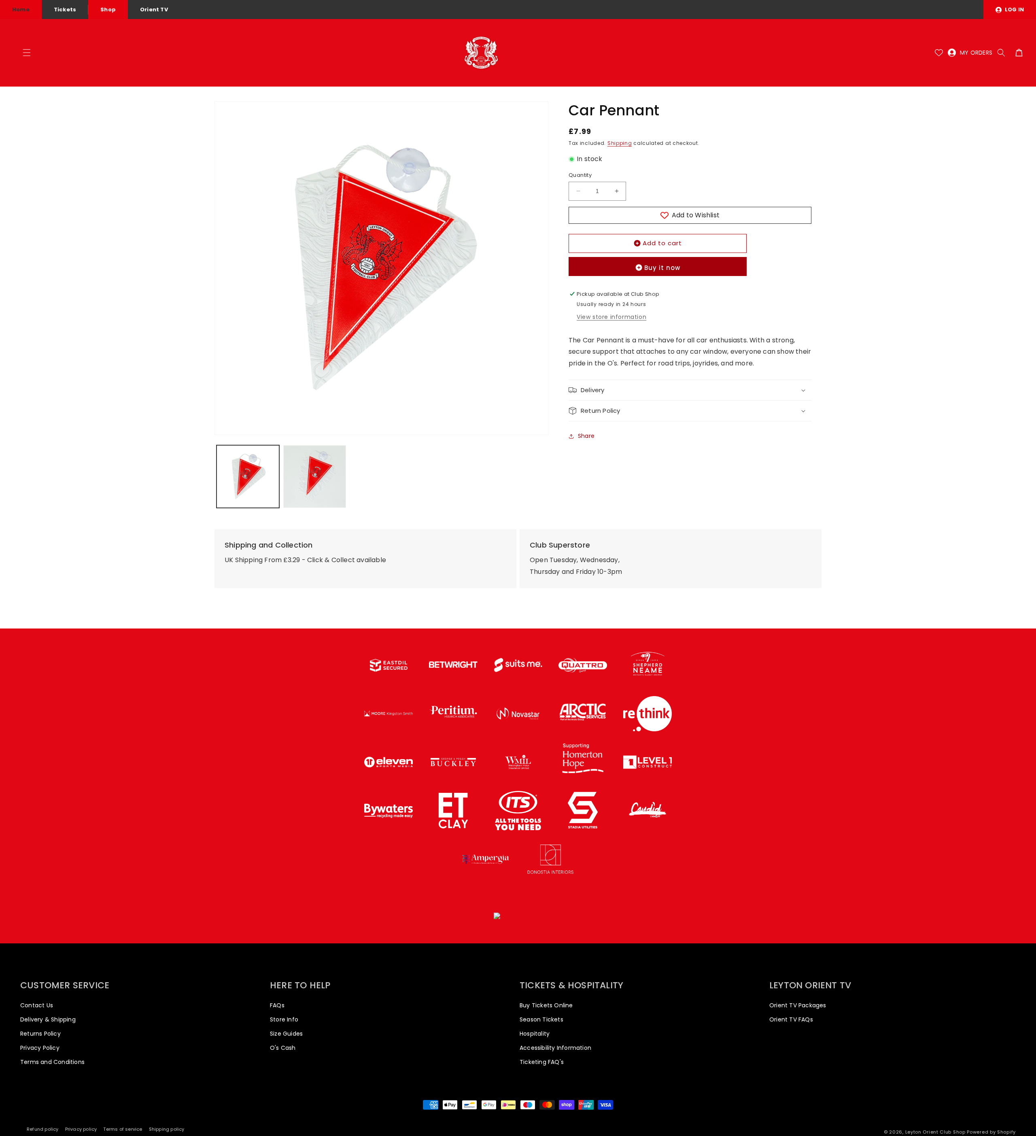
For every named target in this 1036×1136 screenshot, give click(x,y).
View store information (611, 317)
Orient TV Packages (797, 1005)
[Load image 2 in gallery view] (314, 476)
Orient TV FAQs (791, 1019)
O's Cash (283, 1048)
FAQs (277, 1005)
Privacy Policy (39, 1048)
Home (21, 9)
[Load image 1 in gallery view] (248, 476)
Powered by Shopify (991, 1132)
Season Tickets (541, 1019)
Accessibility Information (555, 1048)
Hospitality (535, 1034)
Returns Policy (40, 1034)
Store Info (284, 1019)
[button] (27, 53)
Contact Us (36, 1005)
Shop (108, 9)
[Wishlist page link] (939, 53)
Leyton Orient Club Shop (935, 1132)
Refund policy (43, 1129)
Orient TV (154, 9)
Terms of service (122, 1129)
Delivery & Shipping (48, 1019)
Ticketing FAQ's (542, 1062)
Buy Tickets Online (546, 1005)
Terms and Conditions (52, 1062)
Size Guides (286, 1034)
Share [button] (586, 436)
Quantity (580, 175)
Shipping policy (167, 1129)
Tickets (65, 9)
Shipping (619, 143)
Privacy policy (81, 1129)
